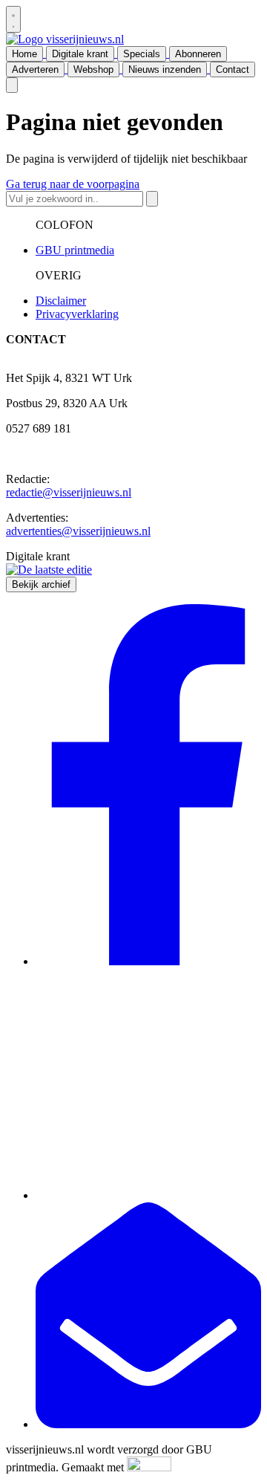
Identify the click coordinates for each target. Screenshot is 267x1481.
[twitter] (148, 1195)
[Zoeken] (152, 199)
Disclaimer (61, 300)
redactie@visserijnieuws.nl (68, 492)
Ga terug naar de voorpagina (72, 184)
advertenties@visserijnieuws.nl (78, 531)
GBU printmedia (75, 250)
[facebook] (148, 961)
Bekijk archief (41, 584)
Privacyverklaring (77, 314)
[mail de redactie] (148, 1424)
